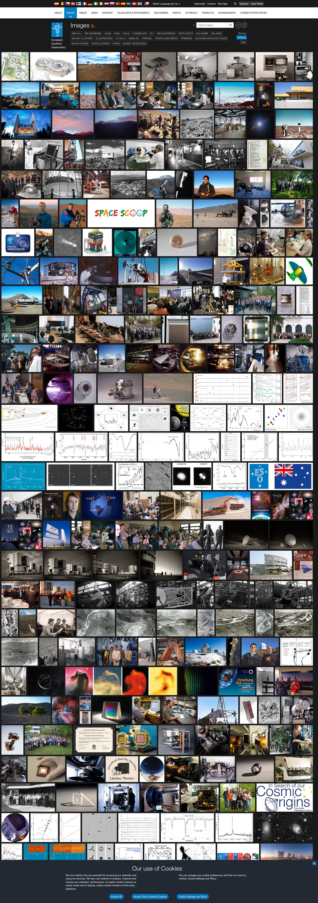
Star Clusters (100, 43)
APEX (117, 33)
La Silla (120, 38)
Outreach (191, 12)
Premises (186, 38)
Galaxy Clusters (82, 38)
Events (177, 12)
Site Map (222, 3)
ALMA (108, 33)
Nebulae (134, 38)
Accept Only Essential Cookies (150, 896)
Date (243, 42)
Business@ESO (227, 12)
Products (208, 12)
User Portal (257, 3)
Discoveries (161, 12)
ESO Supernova (166, 33)
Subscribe (199, 3)
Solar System (80, 43)
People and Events (167, 38)
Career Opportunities (253, 12)
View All (76, 33)
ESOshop (107, 12)
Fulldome (202, 33)
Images (70, 12)
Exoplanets (186, 33)
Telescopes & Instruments (133, 12)
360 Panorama (93, 33)
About (58, 12)
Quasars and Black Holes (211, 38)
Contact (211, 3)
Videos (83, 12)
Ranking (242, 37)
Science (244, 3)
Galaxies (216, 33)
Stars (116, 43)
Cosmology (140, 33)
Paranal (147, 38)
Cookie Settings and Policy (193, 896)
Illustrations (104, 38)
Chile (126, 33)
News (94, 12)
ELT (152, 33)
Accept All (116, 896)
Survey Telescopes (134, 43)
